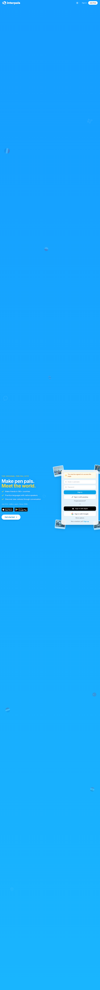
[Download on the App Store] (7, 510)
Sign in (84, 3)
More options (80, 518)
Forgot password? (80, 501)
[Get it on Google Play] (21, 510)
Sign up (86, 521)
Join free (93, 3)
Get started (10, 517)
